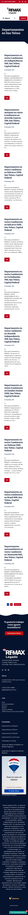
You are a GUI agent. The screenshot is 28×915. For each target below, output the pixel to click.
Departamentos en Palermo (9, 729)
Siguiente (17, 604)
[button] (14, 18)
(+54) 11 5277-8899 (9, 1)
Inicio (3, 702)
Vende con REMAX (7, 709)
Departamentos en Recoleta (10, 733)
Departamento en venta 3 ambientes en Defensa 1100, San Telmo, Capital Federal (13, 445)
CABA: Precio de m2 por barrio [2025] (13, 711)
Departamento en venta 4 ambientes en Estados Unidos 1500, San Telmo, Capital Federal (13, 390)
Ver (7, 98)
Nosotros (4, 706)
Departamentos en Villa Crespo (11, 737)
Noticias (4, 708)
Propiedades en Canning (9, 741)
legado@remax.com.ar (9, 690)
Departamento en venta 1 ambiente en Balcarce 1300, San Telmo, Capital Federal (13, 172)
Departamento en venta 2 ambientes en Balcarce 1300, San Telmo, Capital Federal (13, 224)
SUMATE (23, 18)
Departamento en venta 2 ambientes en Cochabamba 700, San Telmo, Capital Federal (13, 277)
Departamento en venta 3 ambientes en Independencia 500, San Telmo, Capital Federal (13, 60)
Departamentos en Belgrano (10, 726)
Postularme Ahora (14, 633)
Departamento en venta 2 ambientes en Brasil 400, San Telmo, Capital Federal (13, 497)
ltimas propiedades (8, 704)
